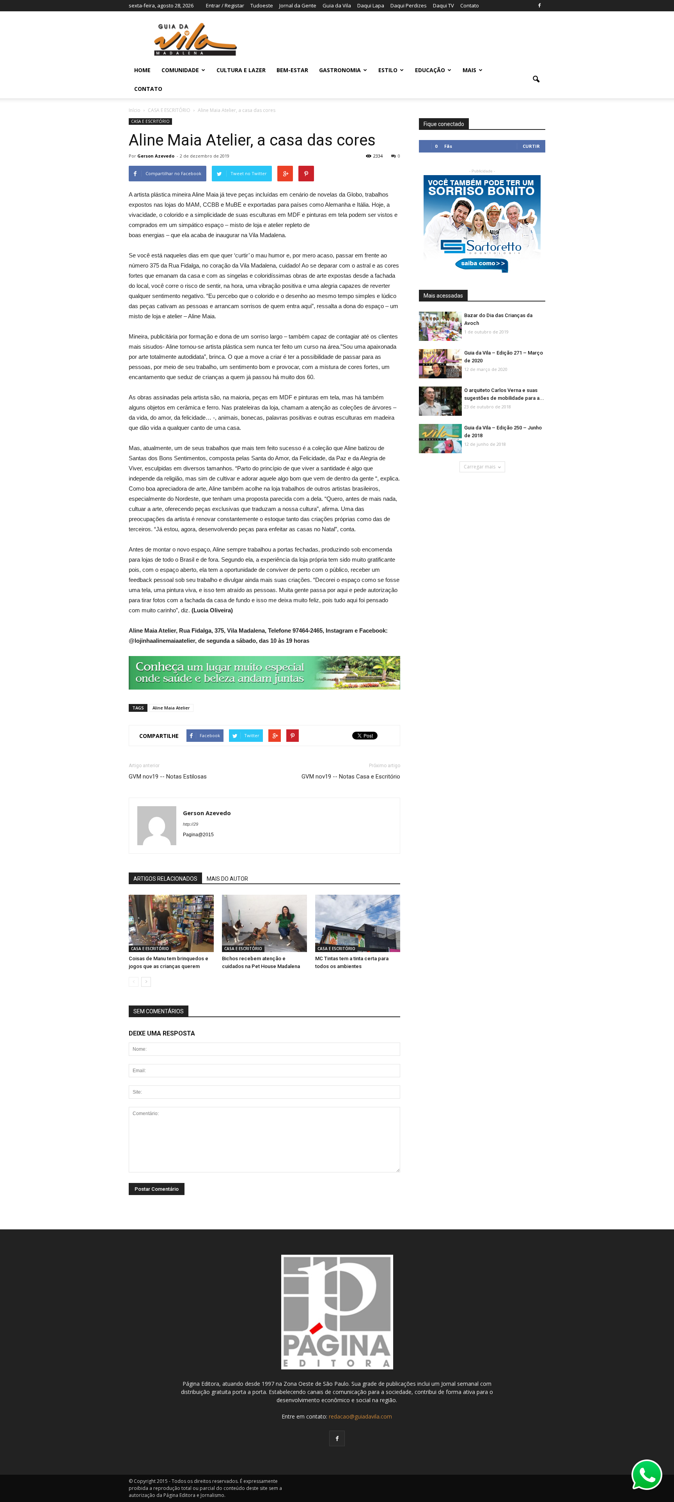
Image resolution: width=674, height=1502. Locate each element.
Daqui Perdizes (408, 5)
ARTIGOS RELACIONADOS (165, 879)
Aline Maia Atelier (171, 708)
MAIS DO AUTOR (227, 879)
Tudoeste (261, 5)
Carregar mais (479, 466)
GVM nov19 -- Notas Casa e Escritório (351, 776)
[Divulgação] (357, 924)
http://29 (190, 824)
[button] (536, 79)
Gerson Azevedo (155, 156)
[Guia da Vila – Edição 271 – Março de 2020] (440, 364)
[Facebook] (539, 5)
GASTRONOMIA (340, 70)
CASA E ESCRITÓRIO (150, 121)
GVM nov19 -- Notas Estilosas (168, 776)
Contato (469, 5)
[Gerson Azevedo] (171, 924)
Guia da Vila (337, 5)
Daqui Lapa (370, 5)
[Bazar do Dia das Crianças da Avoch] (440, 327)
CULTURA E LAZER (241, 70)
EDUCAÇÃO (430, 70)
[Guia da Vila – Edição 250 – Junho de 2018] (440, 439)
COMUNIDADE (180, 70)
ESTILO (387, 70)
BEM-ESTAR (292, 70)
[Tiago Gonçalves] (440, 402)
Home (142, 70)
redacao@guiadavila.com (360, 1416)
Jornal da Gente (297, 5)
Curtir (531, 146)
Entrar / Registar (225, 5)
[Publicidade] (264, 673)
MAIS (469, 70)
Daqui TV (443, 5)
